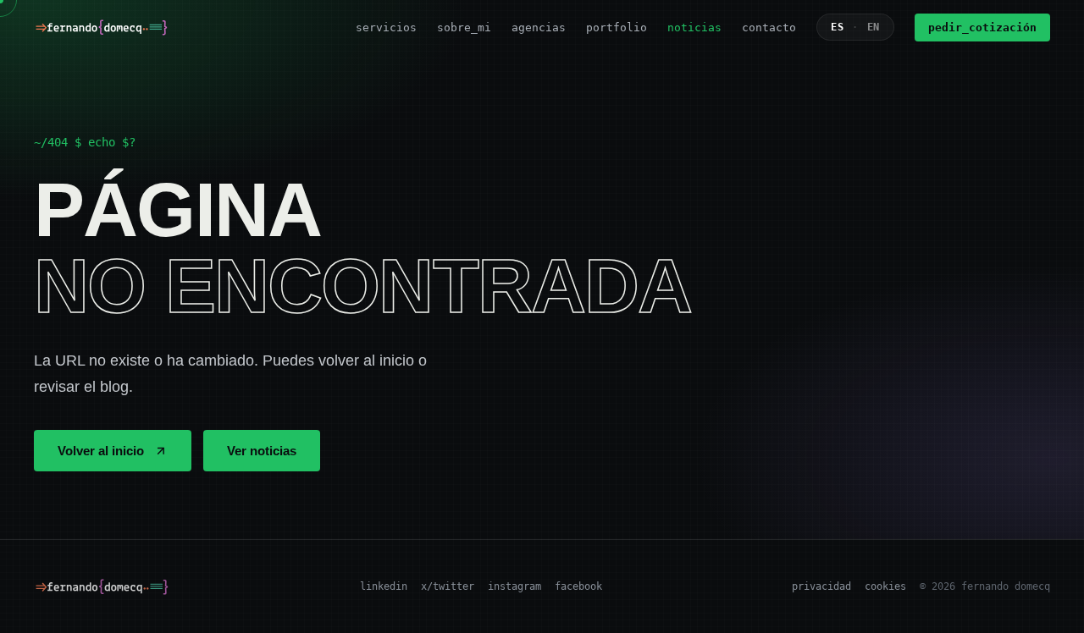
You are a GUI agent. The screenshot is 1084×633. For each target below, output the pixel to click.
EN (873, 27)
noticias (694, 27)
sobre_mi (464, 27)
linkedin (383, 586)
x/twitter (447, 586)
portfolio (616, 27)
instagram (514, 586)
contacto (769, 27)
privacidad (821, 586)
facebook (578, 586)
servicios (386, 27)
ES (837, 27)
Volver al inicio (101, 450)
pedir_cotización (982, 27)
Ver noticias (261, 450)
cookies (885, 586)
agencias (539, 27)
